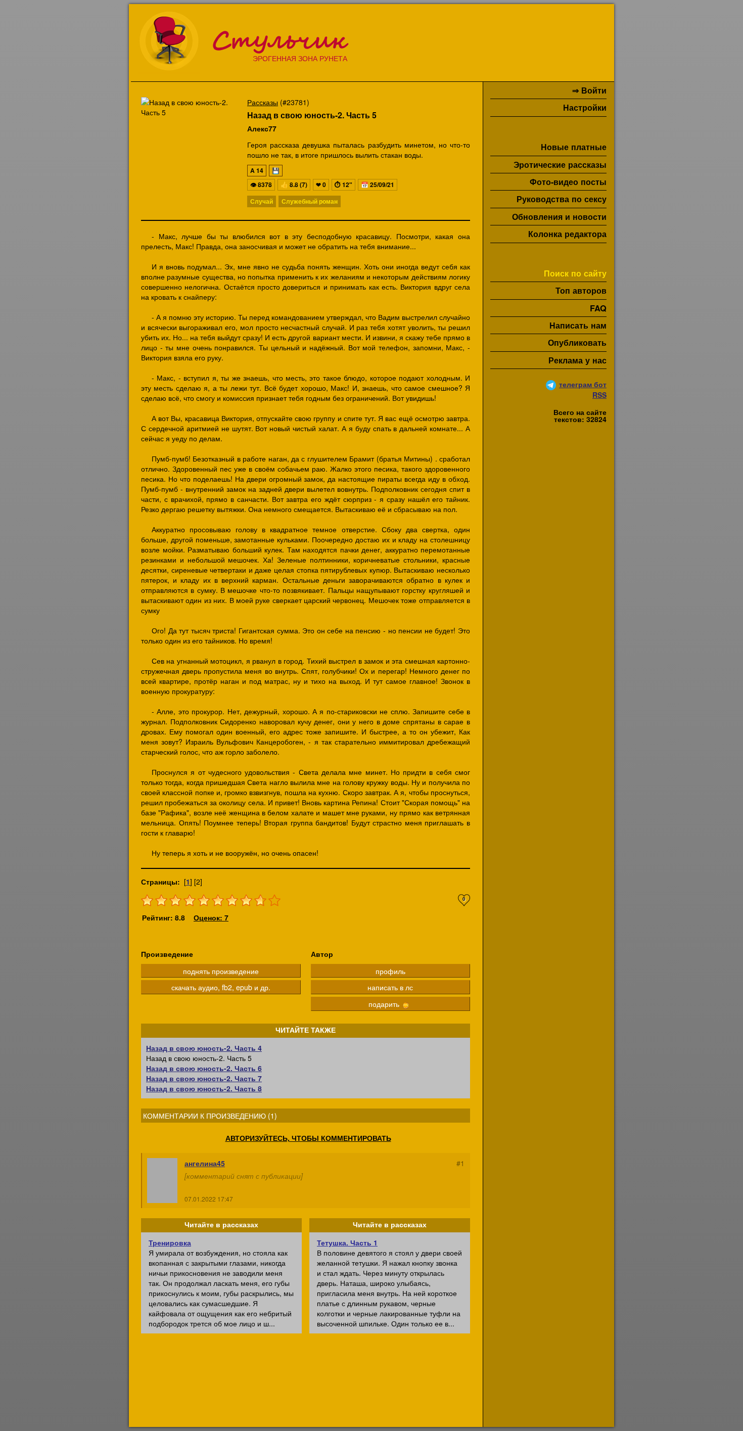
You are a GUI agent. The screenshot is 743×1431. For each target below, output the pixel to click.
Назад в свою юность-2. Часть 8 (204, 1088)
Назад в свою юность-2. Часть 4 (204, 1048)
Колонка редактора (567, 234)
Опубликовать (577, 342)
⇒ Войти (589, 90)
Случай (261, 201)
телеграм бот (583, 384)
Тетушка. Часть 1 (347, 1242)
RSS (599, 395)
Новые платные (574, 147)
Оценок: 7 (211, 917)
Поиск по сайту (575, 273)
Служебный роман (310, 201)
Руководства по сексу (562, 199)
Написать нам (578, 325)
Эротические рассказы (560, 164)
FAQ (598, 308)
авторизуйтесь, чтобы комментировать (308, 1138)
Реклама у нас (577, 360)
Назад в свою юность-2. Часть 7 (204, 1078)
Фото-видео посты (568, 182)
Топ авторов (581, 290)
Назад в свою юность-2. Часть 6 (204, 1068)
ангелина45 (204, 1163)
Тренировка (170, 1242)
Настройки (585, 107)
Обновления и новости (559, 216)
